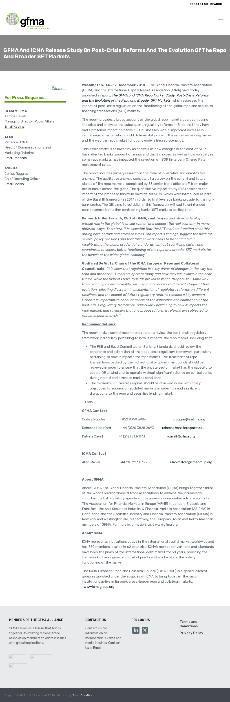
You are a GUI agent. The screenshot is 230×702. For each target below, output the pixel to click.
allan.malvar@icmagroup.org (191, 462)
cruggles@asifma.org (189, 419)
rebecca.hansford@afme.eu (183, 428)
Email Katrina (14, 127)
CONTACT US (199, 4)
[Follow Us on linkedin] (135, 631)
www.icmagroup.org (99, 587)
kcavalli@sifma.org (181, 436)
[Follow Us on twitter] (144, 631)
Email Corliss (14, 184)
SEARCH (216, 4)
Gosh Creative (83, 695)
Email (97, 648)
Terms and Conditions (189, 624)
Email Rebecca (15, 158)
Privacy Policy (191, 633)
